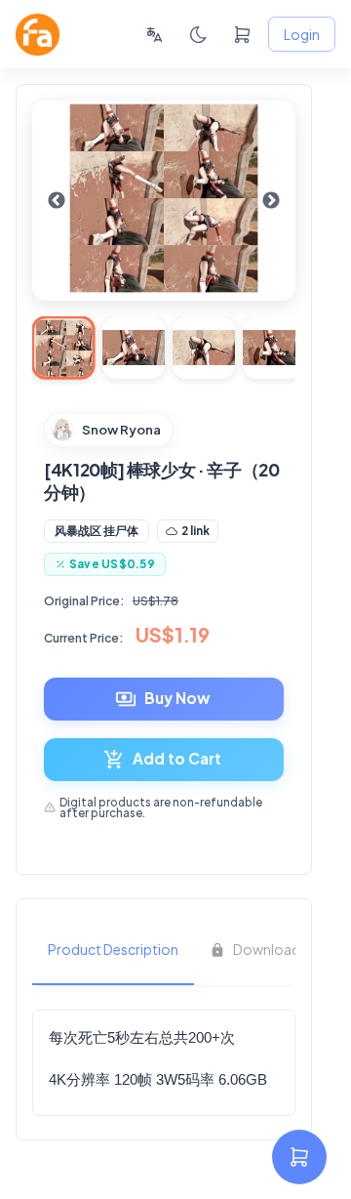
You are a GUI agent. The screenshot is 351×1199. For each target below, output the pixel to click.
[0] (242, 35)
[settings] (299, 1157)
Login (302, 34)
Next (271, 201)
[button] (96, 531)
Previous (56, 201)
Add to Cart (177, 758)
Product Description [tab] (113, 949)
